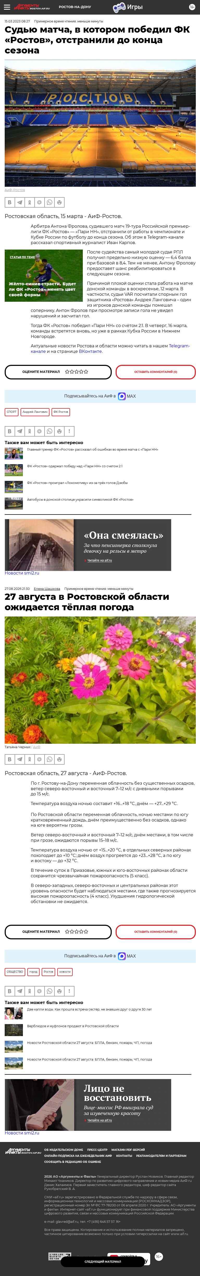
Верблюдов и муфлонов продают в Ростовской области (73, 1026)
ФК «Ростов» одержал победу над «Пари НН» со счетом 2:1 (74, 466)
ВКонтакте (90, 351)
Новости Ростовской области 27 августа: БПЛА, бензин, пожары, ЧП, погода (89, 1043)
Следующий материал (103, 1261)
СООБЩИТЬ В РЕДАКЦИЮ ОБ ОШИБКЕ (72, 1162)
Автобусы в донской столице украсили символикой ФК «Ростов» (80, 499)
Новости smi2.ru (22, 573)
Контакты (124, 1156)
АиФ (36, 747)
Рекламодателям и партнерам (161, 1156)
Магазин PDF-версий (128, 1150)
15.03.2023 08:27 (17, 21)
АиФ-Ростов (15, 190)
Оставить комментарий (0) (155, 372)
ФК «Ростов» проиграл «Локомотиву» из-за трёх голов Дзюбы (77, 483)
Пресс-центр (97, 1150)
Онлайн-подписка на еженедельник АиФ (78, 1156)
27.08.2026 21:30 (17, 589)
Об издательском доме (63, 1150)
